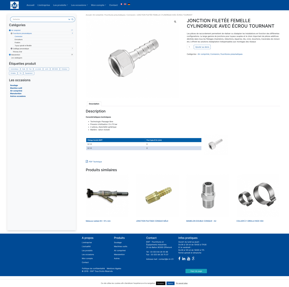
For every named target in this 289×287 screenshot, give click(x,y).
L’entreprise (44, 5)
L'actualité (86, 246)
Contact (113, 5)
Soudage (14, 85)
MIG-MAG (55, 69)
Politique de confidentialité (93, 268)
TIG (20, 73)
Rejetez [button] (170, 283)
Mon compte (97, 5)
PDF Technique (95, 162)
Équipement (29, 73)
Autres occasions (18, 96)
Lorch (46, 69)
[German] (129, 4)
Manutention (15, 93)
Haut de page (196, 271)
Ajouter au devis (202, 47)
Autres (117, 258)
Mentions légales (114, 268)
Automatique (15, 69)
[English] (125, 4)
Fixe (30, 69)
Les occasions (78, 5)
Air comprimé (16, 91)
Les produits (59, 5)
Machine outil (16, 88)
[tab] (94, 103)
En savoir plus (182, 283)
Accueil (30, 5)
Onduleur (64, 69)
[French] (121, 4)
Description (94, 104)
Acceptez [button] (160, 283)
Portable (13, 73)
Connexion (131, 15)
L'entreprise (87, 242)
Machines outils (120, 246)
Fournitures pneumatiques (115, 15)
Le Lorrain (38, 69)
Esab (23, 69)
